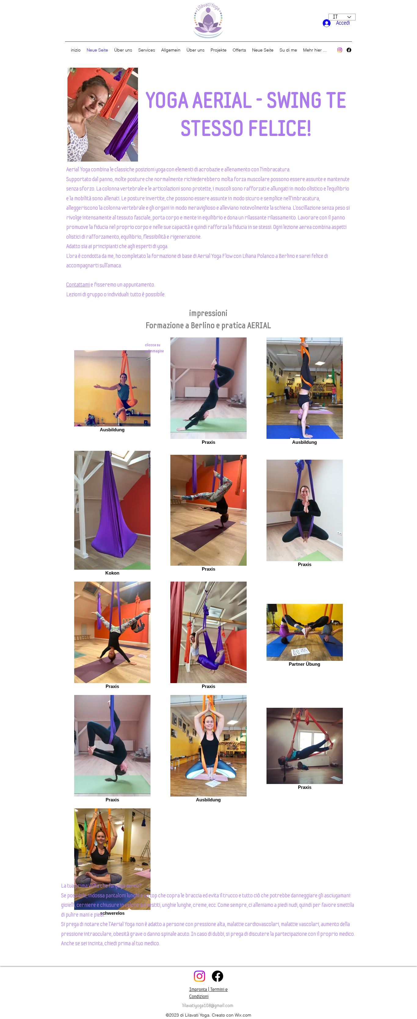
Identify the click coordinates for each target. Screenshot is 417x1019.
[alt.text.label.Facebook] (349, 50)
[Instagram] (340, 50)
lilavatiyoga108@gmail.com (207, 1005)
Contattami (78, 284)
